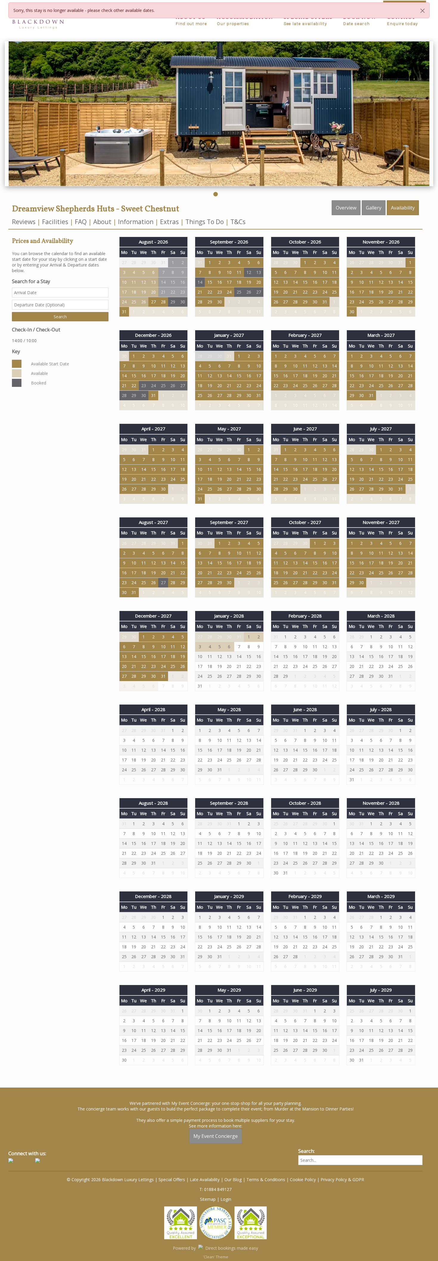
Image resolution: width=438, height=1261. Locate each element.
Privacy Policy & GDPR (342, 1179)
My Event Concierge (215, 1136)
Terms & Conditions (265, 1179)
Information (135, 222)
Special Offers (172, 1179)
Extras (169, 222)
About (102, 222)
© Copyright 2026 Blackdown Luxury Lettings (110, 1179)
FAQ (81, 222)
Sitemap (208, 1199)
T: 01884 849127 (215, 1189)
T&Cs (238, 222)
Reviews (23, 222)
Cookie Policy (303, 1179)
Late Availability (205, 1179)
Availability (403, 207)
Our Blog (233, 1179)
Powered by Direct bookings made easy (215, 1248)
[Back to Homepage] (38, 20)
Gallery (373, 207)
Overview (346, 207)
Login (225, 1199)
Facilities (55, 222)
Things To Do (204, 222)
